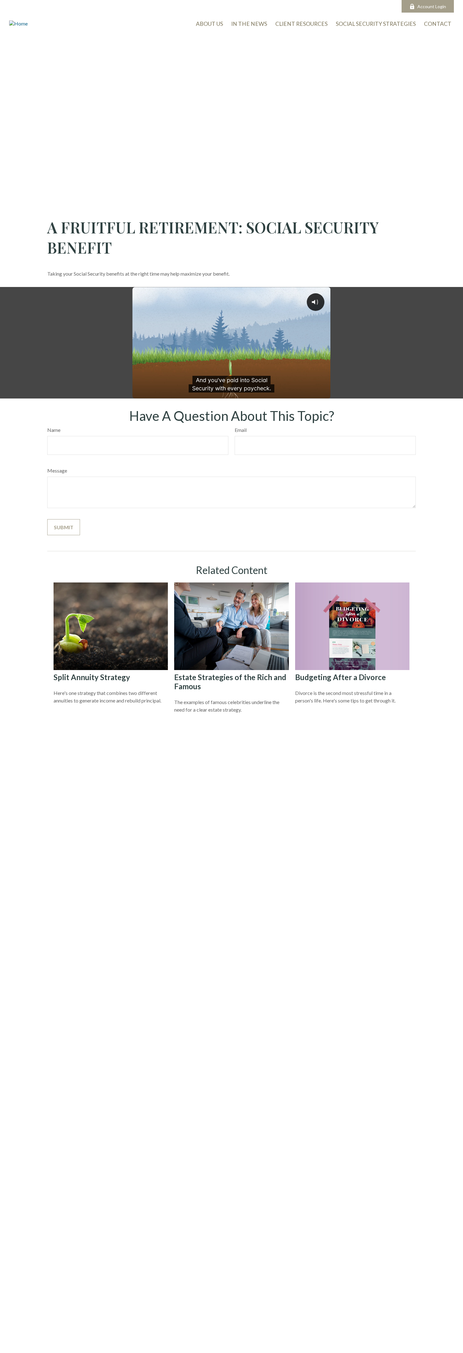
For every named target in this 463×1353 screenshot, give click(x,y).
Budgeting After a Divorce (340, 677)
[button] (437, 23)
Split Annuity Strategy (92, 677)
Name (53, 430)
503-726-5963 (145, 6)
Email (241, 430)
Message (57, 470)
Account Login (431, 6)
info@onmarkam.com (195, 6)
